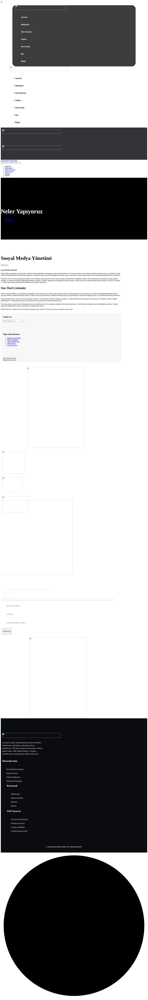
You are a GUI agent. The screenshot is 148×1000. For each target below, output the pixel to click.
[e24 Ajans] (5, 160)
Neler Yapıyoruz (10, 220)
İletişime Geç (7, 631)
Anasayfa (8, 219)
